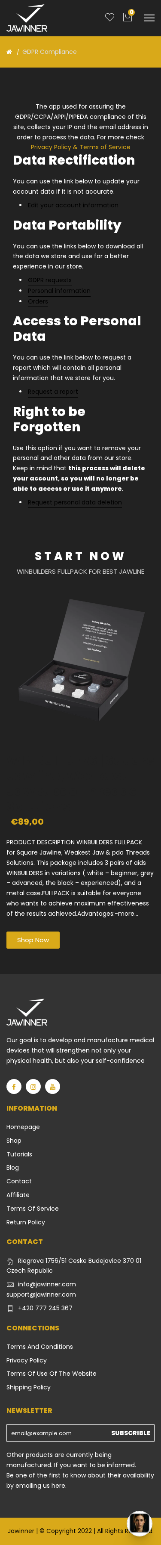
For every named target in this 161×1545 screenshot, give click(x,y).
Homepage (23, 1127)
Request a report (53, 391)
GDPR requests (50, 280)
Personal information (59, 290)
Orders (38, 301)
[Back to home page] (9, 52)
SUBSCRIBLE (130, 1433)
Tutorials (19, 1154)
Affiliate (18, 1195)
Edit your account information (73, 205)
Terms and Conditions (39, 1346)
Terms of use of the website (51, 1373)
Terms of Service (32, 1208)
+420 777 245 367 (45, 1308)
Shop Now (33, 939)
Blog (12, 1167)
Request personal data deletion (75, 502)
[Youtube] (52, 1086)
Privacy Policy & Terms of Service (81, 147)
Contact (19, 1181)
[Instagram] (33, 1086)
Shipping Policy (28, 1387)
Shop (13, 1140)
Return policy (25, 1222)
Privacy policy (26, 1360)
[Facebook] (13, 1086)
